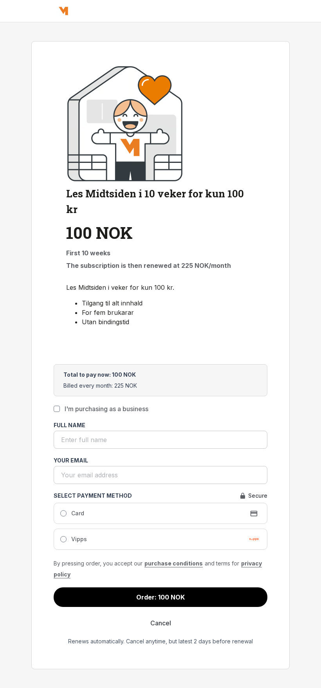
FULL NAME (69, 425)
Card (77, 513)
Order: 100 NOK (160, 597)
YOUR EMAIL (71, 460)
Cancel (160, 623)
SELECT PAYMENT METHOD (93, 495)
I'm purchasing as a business (106, 409)
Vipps (79, 539)
